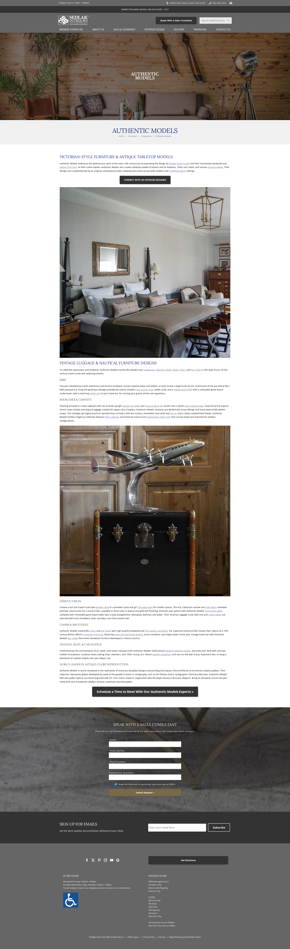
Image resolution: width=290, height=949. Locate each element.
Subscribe (219, 827)
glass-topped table (194, 405)
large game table (213, 610)
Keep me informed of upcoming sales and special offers (147, 784)
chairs (182, 369)
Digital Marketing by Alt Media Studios (185, 937)
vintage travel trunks (179, 163)
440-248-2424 (219, 3)
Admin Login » (133, 937)
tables (175, 369)
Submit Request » (145, 792)
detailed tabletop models (178, 650)
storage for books (131, 405)
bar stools (196, 369)
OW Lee (169, 9)
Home (121, 136)
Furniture (132, 136)
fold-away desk (145, 607)
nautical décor (152, 405)
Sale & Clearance (124, 29)
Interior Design (154, 29)
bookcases (149, 369)
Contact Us (223, 29)
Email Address (117, 750)
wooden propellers (161, 654)
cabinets (160, 369)
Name (113, 739)
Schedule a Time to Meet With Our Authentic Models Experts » (145, 692)
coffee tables (214, 614)
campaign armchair (93, 634)
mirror (173, 413)
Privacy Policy (149, 937)
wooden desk (102, 607)
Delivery (179, 29)
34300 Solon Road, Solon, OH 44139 (187, 3)
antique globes (215, 167)
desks (168, 369)
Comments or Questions (121, 772)
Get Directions (188, 860)
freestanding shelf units (158, 417)
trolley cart (95, 393)
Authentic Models (163, 136)
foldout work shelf (183, 389)
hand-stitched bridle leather (128, 634)
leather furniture (68, 167)
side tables (211, 607)
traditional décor (177, 170)
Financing (200, 29)
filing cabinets (112, 417)
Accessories (146, 136)
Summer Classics (153, 9)
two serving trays (145, 389)
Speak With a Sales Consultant (176, 20)
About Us (98, 29)
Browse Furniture (71, 29)
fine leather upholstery (156, 630)
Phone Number (117, 761)
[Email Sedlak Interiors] (230, 3)
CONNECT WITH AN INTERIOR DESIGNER (145, 179)
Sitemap (161, 937)
